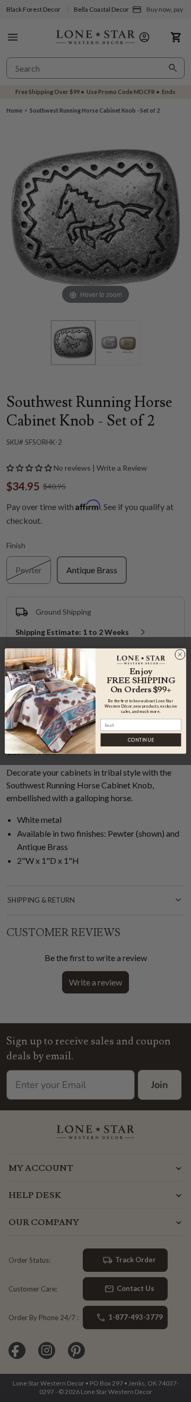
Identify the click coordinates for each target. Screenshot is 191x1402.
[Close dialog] (180, 654)
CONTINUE (141, 740)
